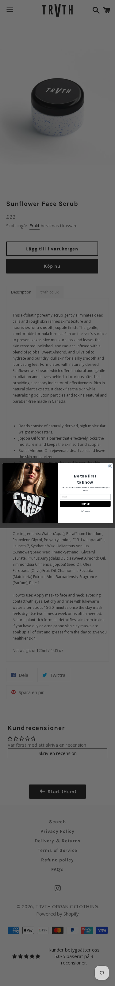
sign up (85, 503)
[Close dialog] (110, 466)
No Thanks (85, 511)
